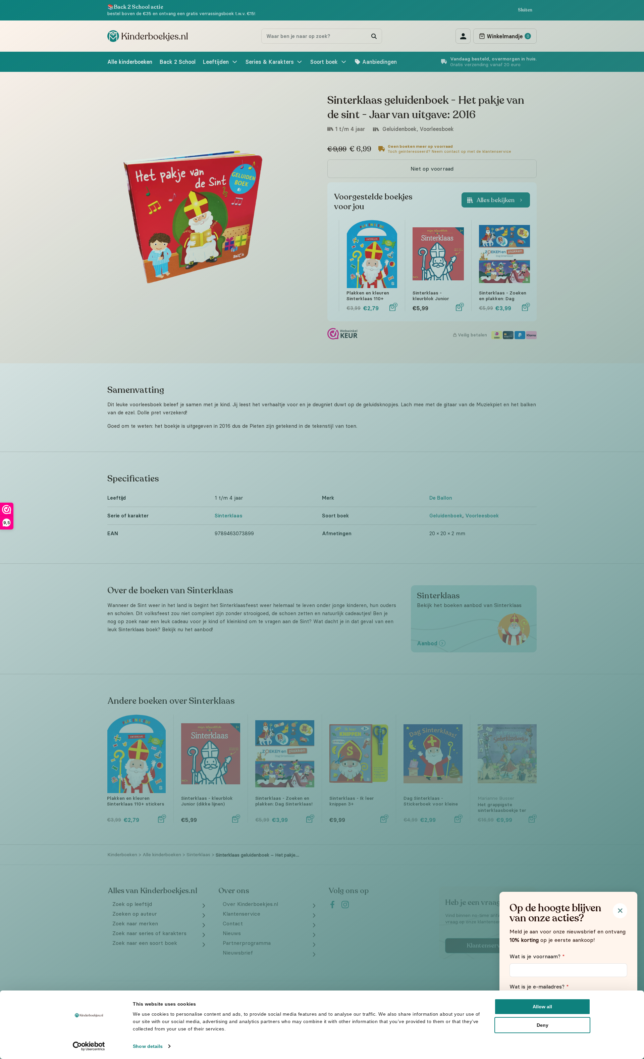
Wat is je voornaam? (537, 956)
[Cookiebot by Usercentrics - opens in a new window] (89, 1046)
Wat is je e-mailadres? (539, 986)
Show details (148, 1046)
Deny (542, 1025)
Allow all (542, 1006)
